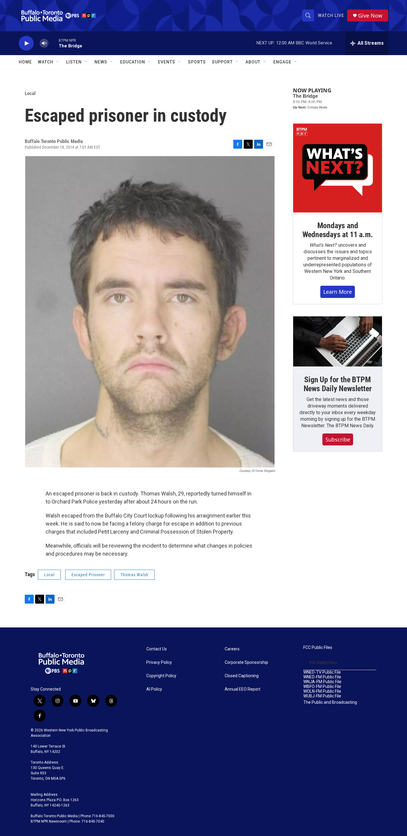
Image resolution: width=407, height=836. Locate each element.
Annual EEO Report (242, 689)
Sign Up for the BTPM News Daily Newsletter (338, 384)
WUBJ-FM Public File (322, 696)
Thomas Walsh (134, 574)
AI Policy (154, 689)
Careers (232, 649)
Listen (74, 62)
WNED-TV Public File (322, 672)
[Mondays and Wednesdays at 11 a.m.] (337, 168)
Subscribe (337, 439)
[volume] (44, 43)
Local (30, 93)
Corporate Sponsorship (246, 662)
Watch (45, 62)
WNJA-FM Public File (322, 682)
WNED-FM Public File (322, 677)
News (100, 62)
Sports (197, 62)
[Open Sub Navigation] (57, 62)
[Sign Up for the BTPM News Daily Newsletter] (337, 341)
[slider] (54, 43)
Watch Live (331, 15)
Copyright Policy (161, 676)
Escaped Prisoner (88, 574)
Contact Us (156, 649)
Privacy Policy (159, 662)
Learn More (337, 291)
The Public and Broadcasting (330, 702)
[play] (26, 43)
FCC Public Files (317, 647)
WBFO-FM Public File (322, 686)
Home (25, 62)
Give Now (370, 16)
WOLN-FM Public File (322, 691)
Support (222, 62)
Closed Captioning (242, 676)
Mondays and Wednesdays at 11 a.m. (337, 230)
